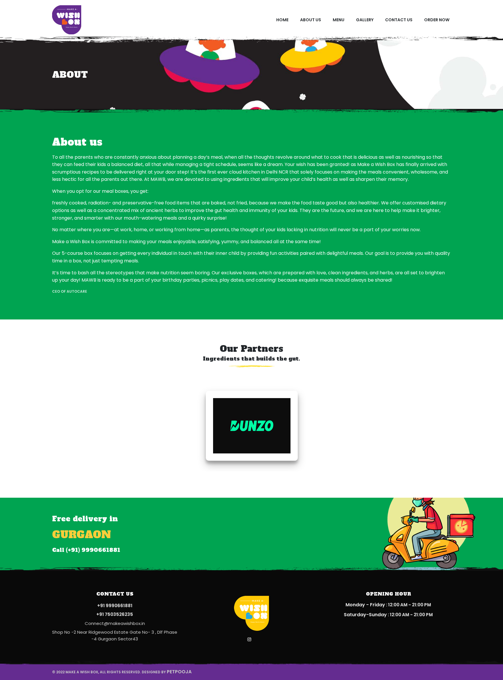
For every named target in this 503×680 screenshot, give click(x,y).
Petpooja (179, 671)
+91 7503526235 (114, 614)
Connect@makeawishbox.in (115, 623)
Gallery (364, 20)
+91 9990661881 (114, 606)
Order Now (436, 20)
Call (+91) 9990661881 (86, 550)
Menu (338, 20)
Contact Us (398, 20)
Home (282, 20)
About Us (310, 20)
